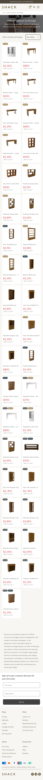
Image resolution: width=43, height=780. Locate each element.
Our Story (5, 746)
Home (4, 12)
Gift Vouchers (7, 734)
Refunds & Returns (29, 727)
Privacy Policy (7, 757)
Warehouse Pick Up (29, 723)
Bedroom (5, 720)
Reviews (25, 753)
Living (4, 723)
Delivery (25, 720)
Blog (24, 750)
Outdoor (5, 730)
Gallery (25, 746)
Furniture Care (27, 730)
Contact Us (26, 717)
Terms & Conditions (9, 753)
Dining (4, 717)
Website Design (21, 767)
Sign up (21, 702)
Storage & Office (8, 727)
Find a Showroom (8, 750)
